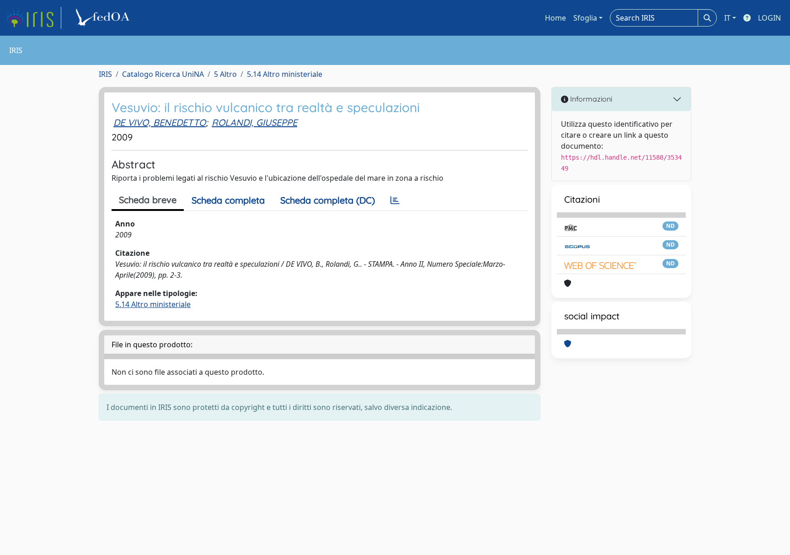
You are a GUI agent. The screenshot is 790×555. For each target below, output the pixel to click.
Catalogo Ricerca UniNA (163, 74)
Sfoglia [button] (585, 18)
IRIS (105, 74)
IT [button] (727, 18)
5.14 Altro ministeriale (284, 74)
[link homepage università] (104, 18)
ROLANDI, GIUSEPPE (254, 122)
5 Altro (225, 74)
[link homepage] (33, 18)
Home (555, 18)
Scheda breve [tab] (147, 199)
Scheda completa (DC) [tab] (327, 200)
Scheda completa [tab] (228, 200)
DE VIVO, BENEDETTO (159, 122)
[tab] (395, 200)
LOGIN (769, 18)
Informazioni (590, 98)
